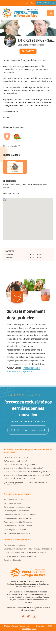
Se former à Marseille (12, 503)
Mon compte (43, 3)
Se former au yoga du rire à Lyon (17, 507)
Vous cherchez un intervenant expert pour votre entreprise (26, 475)
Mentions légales (29, 629)
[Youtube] (27, 3)
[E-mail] (32, 3)
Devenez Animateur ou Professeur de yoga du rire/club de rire (28, 549)
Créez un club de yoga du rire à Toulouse (20, 515)
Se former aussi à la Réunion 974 (17, 533)
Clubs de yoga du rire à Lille (15, 530)
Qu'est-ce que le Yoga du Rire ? (16, 458)
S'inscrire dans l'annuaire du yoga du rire (20, 556)
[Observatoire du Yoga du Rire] (20, 13)
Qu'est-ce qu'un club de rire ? (15, 461)
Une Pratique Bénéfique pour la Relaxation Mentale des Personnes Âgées (25, 483)
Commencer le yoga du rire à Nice (17, 518)
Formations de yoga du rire (14, 545)
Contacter (28, 51)
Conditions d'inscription (13, 560)
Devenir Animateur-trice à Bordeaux (18, 522)
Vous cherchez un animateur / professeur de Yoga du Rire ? (27, 472)
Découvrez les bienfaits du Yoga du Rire (19, 465)
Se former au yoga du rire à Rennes (18, 526)
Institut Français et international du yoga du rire (23, 370)
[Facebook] (22, 3)
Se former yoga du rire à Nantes (16, 511)
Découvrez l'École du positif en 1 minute (19, 479)
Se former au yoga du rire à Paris (17, 500)
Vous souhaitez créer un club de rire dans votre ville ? (25, 553)
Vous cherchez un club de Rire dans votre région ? (23, 468)
